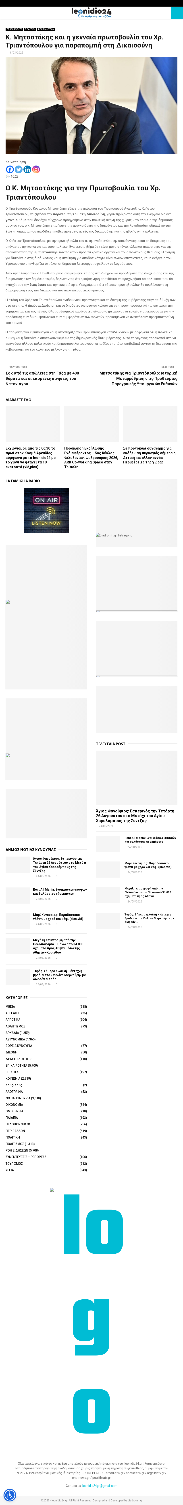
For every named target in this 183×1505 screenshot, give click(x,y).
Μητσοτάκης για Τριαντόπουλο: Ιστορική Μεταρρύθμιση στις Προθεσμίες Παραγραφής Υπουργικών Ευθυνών (138, 378)
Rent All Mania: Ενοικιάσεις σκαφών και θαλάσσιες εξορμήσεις (150, 839)
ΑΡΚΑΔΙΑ (12, 1033)
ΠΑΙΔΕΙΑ (12, 1118)
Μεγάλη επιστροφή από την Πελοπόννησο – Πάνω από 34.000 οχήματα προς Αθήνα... (148, 892)
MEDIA (10, 1006)
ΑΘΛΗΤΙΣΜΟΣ (15, 1026)
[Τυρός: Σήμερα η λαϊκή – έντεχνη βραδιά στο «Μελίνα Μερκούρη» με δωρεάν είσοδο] (18, 977)
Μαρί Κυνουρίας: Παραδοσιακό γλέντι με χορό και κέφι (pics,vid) (148, 865)
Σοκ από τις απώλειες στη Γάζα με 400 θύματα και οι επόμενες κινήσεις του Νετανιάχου (42, 378)
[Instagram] (36, 169)
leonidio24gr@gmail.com (99, 1486)
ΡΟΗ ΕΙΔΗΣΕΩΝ (46, 29)
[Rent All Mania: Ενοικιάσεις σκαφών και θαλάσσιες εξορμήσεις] (18, 895)
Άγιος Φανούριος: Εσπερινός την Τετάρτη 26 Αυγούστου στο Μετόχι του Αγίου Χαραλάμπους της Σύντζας (135, 816)
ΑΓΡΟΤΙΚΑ (13, 1019)
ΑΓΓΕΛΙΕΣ (12, 1013)
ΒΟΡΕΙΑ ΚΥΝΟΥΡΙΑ (19, 1046)
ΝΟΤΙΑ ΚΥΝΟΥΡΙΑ (18, 1098)
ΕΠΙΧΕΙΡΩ (12, 1072)
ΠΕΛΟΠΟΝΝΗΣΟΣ (18, 1124)
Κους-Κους (14, 1085)
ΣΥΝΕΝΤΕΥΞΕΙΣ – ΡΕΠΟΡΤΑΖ (26, 1157)
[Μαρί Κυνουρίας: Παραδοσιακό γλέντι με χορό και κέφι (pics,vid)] (18, 921)
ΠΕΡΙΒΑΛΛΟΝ (15, 1131)
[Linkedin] (27, 169)
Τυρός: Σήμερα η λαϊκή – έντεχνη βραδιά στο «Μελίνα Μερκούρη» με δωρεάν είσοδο (59, 975)
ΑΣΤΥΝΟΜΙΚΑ (15, 1039)
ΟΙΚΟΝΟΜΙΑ (14, 1105)
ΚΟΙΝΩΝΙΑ (13, 1078)
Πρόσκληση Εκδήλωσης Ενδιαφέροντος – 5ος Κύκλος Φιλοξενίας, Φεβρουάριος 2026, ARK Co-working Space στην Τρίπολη (91, 457)
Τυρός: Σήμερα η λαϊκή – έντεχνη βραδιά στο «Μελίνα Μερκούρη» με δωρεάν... (149, 918)
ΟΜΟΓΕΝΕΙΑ (14, 1111)
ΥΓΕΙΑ (10, 1170)
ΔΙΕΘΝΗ (11, 1052)
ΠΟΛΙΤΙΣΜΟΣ (15, 1144)
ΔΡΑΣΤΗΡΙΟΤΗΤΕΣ (19, 1059)
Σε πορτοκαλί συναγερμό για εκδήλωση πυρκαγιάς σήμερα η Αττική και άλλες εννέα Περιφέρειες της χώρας (149, 455)
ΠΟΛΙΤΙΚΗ (30, 29)
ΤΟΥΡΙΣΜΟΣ (14, 1163)
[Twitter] (19, 169)
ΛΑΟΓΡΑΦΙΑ (14, 1092)
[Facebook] (10, 169)
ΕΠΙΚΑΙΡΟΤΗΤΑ (14, 29)
